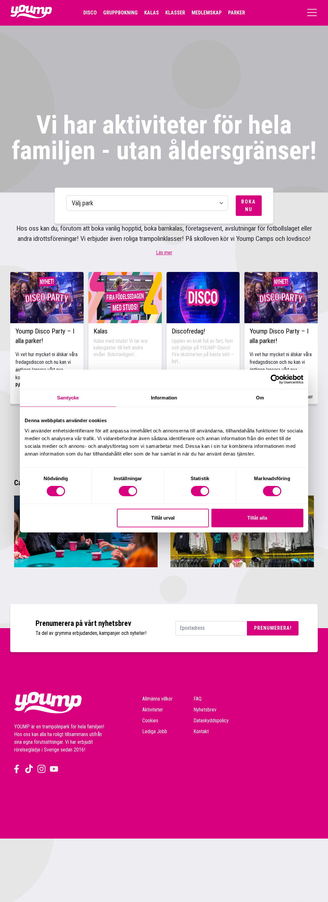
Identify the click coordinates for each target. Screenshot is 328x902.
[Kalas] (125, 297)
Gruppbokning (120, 13)
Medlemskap (207, 13)
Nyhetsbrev (205, 710)
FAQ (197, 699)
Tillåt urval (163, 518)
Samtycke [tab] (68, 397)
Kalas (151, 13)
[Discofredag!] (203, 297)
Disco (90, 13)
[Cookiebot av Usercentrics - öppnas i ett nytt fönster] (275, 379)
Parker (236, 13)
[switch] (128, 491)
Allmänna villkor (157, 699)
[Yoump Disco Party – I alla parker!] (47, 297)
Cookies (150, 721)
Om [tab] (260, 397)
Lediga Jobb (154, 731)
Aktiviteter (152, 710)
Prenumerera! (272, 628)
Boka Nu (248, 205)
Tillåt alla (257, 518)
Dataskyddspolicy (211, 721)
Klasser (175, 13)
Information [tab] (164, 397)
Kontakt (201, 731)
